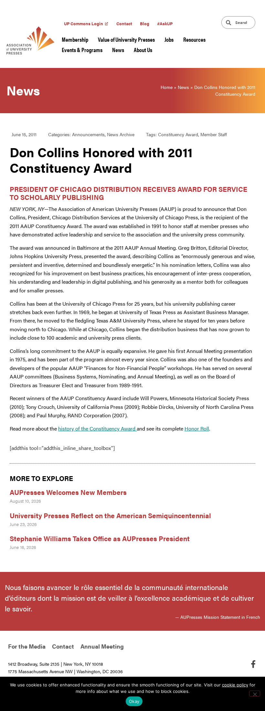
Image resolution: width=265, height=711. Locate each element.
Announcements (88, 134)
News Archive (120, 134)
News (118, 50)
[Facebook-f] (253, 664)
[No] (254, 693)
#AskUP (165, 23)
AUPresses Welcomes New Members (68, 492)
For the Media (27, 646)
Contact (124, 23)
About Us (143, 50)
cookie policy (235, 684)
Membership (75, 39)
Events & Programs (82, 50)
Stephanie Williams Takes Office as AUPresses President (100, 538)
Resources (194, 39)
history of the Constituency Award (97, 428)
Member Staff (213, 134)
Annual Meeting (102, 646)
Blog (144, 23)
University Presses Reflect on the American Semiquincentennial (110, 515)
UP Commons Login (83, 23)
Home (167, 87)
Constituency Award (178, 134)
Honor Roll (197, 428)
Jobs (169, 39)
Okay (134, 701)
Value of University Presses (126, 39)
